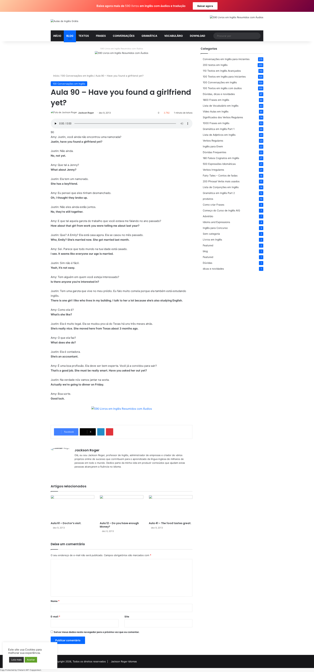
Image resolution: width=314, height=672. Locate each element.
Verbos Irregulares (213, 169)
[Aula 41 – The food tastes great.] (170, 507)
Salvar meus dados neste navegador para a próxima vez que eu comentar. (96, 632)
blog (205, 251)
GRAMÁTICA (149, 35)
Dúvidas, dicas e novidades (219, 94)
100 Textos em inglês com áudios (222, 88)
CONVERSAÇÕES (123, 35)
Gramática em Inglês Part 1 (218, 129)
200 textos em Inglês (215, 64)
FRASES (101, 35)
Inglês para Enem (213, 146)
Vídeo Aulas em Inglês (215, 111)
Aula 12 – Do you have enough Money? (119, 524)
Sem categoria (211, 233)
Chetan (20, 670)
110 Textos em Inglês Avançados (222, 70)
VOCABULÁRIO (173, 35)
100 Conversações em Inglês (77, 75)
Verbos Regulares (213, 140)
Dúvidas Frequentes (214, 152)
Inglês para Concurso (215, 227)
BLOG (69, 35)
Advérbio (208, 216)
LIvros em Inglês (212, 239)
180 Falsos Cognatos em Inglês (221, 158)
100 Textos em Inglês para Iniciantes (224, 76)
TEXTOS (83, 35)
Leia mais (16, 659)
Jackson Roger (86, 112)
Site (126, 616)
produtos (208, 198)
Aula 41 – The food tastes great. (170, 523)
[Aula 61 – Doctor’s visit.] (72, 507)
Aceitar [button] (31, 659)
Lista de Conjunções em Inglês (221, 187)
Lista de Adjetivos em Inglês (219, 134)
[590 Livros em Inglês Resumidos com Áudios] (121, 59)
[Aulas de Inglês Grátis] (64, 21)
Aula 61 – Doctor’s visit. (66, 523)
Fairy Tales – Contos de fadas (220, 175)
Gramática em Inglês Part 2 (219, 193)
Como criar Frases (213, 204)
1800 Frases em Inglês (216, 99)
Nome (55, 601)
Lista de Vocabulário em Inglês (220, 105)
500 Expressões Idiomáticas (219, 163)
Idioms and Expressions (216, 222)
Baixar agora (205, 5)
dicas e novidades (213, 268)
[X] (81, 472)
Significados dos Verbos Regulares (223, 117)
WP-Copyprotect (33, 670)
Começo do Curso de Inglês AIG (221, 210)
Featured (208, 245)
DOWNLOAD (197, 35)
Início (56, 75)
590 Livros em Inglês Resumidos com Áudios (121, 48)
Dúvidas (207, 262)
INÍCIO (57, 35)
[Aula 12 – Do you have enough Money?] (121, 507)
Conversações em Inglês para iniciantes (226, 59)
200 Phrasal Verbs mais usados (221, 181)
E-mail (55, 616)
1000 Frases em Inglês (216, 123)
